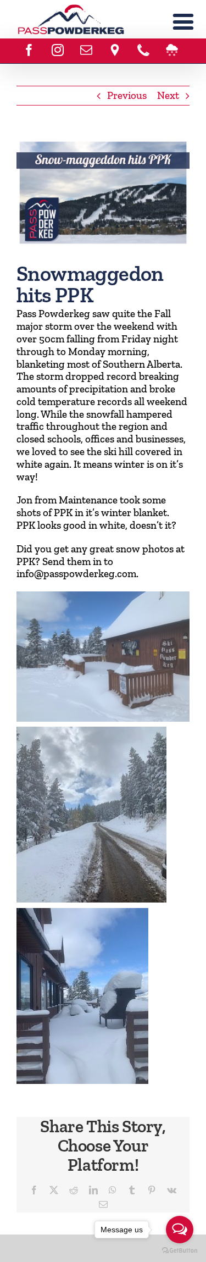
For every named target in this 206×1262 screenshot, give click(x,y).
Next (168, 95)
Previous (127, 95)
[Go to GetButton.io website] (179, 1250)
